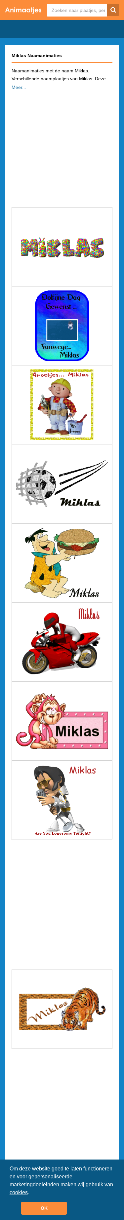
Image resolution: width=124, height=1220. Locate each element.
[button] (31, 1193)
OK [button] (44, 1208)
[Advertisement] (62, 146)
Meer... (19, 87)
